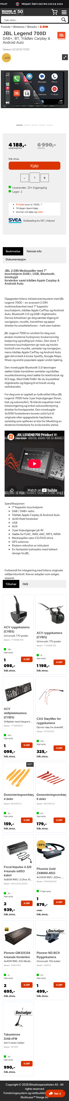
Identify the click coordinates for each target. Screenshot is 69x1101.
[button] (55, 1093)
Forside (5, 26)
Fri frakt (20, 204)
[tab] (13, 251)
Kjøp (34, 165)
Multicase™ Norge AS (34, 1097)
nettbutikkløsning (42, 1093)
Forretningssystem (15, 1093)
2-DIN (44, 26)
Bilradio (32, 26)
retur (40, 211)
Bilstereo (18, 26)
